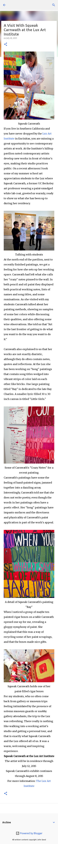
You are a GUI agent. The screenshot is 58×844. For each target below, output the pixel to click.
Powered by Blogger (30, 833)
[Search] (54, 5)
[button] (5, 44)
